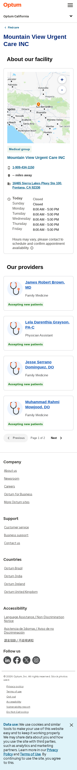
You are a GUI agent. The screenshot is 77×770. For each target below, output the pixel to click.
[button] (38, 105)
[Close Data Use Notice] (71, 725)
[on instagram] (36, 660)
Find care (13, 27)
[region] (38, 107)
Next (54, 438)
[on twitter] (26, 660)
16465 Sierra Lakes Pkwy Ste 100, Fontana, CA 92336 (37, 185)
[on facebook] (17, 660)
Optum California (16, 16)
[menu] (70, 5)
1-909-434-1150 (23, 167)
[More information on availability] (32, 248)
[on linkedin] (7, 660)
